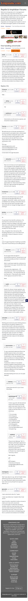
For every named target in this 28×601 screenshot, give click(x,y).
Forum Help (14, 581)
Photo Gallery (14, 559)
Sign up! (19, 588)
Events (14, 554)
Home (2, 26)
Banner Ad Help (14, 577)
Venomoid (8, 26)
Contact (16, 56)
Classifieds (14, 544)
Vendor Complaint (14, 571)
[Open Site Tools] (26, 300)
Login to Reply (15, 51)
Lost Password (14, 546)
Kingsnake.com (6, 594)
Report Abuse (23, 55)
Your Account (14, 547)
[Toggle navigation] (25, 3)
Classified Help (14, 578)
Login (8, 28)
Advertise (14, 542)
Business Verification (14, 570)
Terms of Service (14, 565)
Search (3, 28)
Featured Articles (14, 556)
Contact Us (14, 580)
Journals (14, 553)
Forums (14, 558)
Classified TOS (14, 566)
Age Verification (14, 568)
